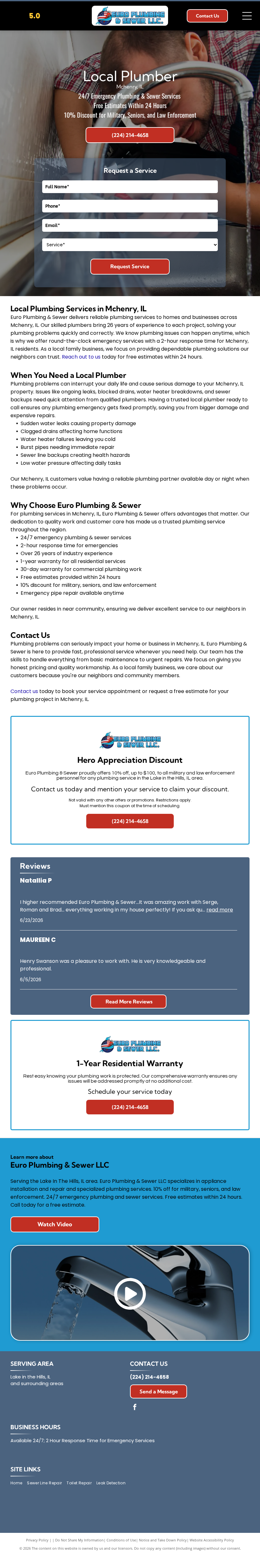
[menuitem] (18, 1483)
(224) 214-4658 (149, 1377)
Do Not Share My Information (79, 1540)
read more (219, 909)
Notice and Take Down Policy (163, 1540)
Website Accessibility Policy (212, 1540)
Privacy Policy (37, 1540)
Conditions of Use (121, 1540)
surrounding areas (42, 1383)
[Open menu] (247, 16)
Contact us (24, 691)
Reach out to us (81, 356)
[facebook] (135, 1407)
